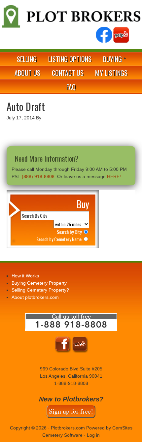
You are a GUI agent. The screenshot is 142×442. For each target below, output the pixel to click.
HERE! (114, 176)
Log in (93, 435)
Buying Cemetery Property (39, 283)
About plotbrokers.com (35, 297)
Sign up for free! (71, 411)
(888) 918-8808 (38, 176)
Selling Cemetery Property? (40, 290)
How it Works (25, 275)
